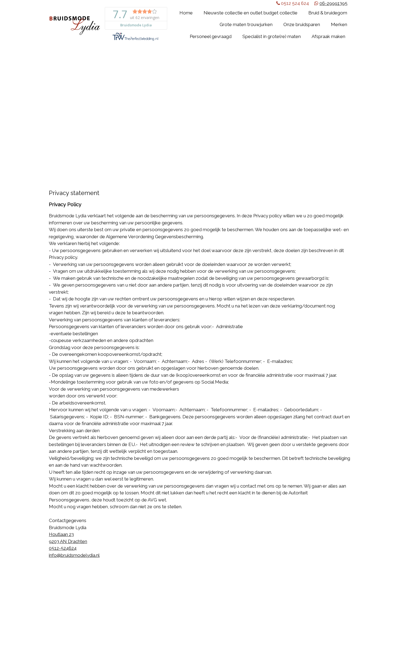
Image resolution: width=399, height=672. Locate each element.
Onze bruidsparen (301, 24)
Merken (339, 24)
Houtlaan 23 (61, 534)
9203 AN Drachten (68, 541)
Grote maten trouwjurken (246, 24)
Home (186, 12)
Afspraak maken (328, 36)
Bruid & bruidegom (327, 12)
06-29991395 (333, 3)
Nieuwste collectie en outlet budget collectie (250, 12)
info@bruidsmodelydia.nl (74, 555)
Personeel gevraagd (211, 36)
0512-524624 (63, 548)
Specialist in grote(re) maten (271, 36)
